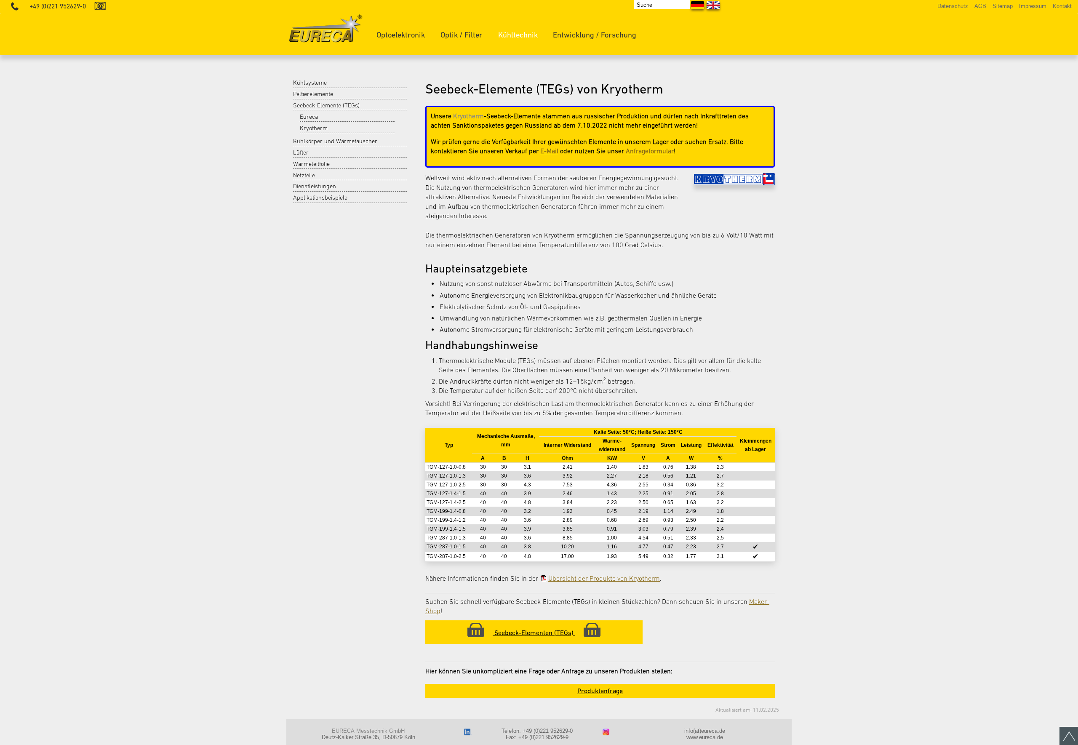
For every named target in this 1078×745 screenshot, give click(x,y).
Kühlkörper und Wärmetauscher (335, 141)
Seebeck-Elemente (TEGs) (326, 105)
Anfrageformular (650, 151)
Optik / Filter (461, 34)
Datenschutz (952, 6)
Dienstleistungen (314, 186)
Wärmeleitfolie (311, 163)
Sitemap (1003, 6)
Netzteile (304, 175)
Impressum (1032, 6)
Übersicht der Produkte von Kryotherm (604, 578)
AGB (980, 6)
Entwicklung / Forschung (594, 34)
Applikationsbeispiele (320, 197)
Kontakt (1062, 6)
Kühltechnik (518, 34)
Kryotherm (314, 128)
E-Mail (549, 151)
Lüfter (301, 152)
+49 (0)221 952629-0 (57, 6)
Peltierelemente (313, 94)
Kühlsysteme (310, 82)
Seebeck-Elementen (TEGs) (534, 632)
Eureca (309, 116)
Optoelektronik (400, 34)
